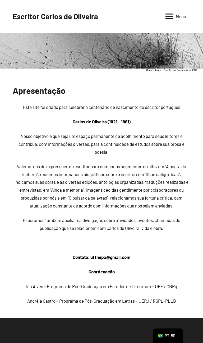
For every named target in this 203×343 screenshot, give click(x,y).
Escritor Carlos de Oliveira (55, 16)
